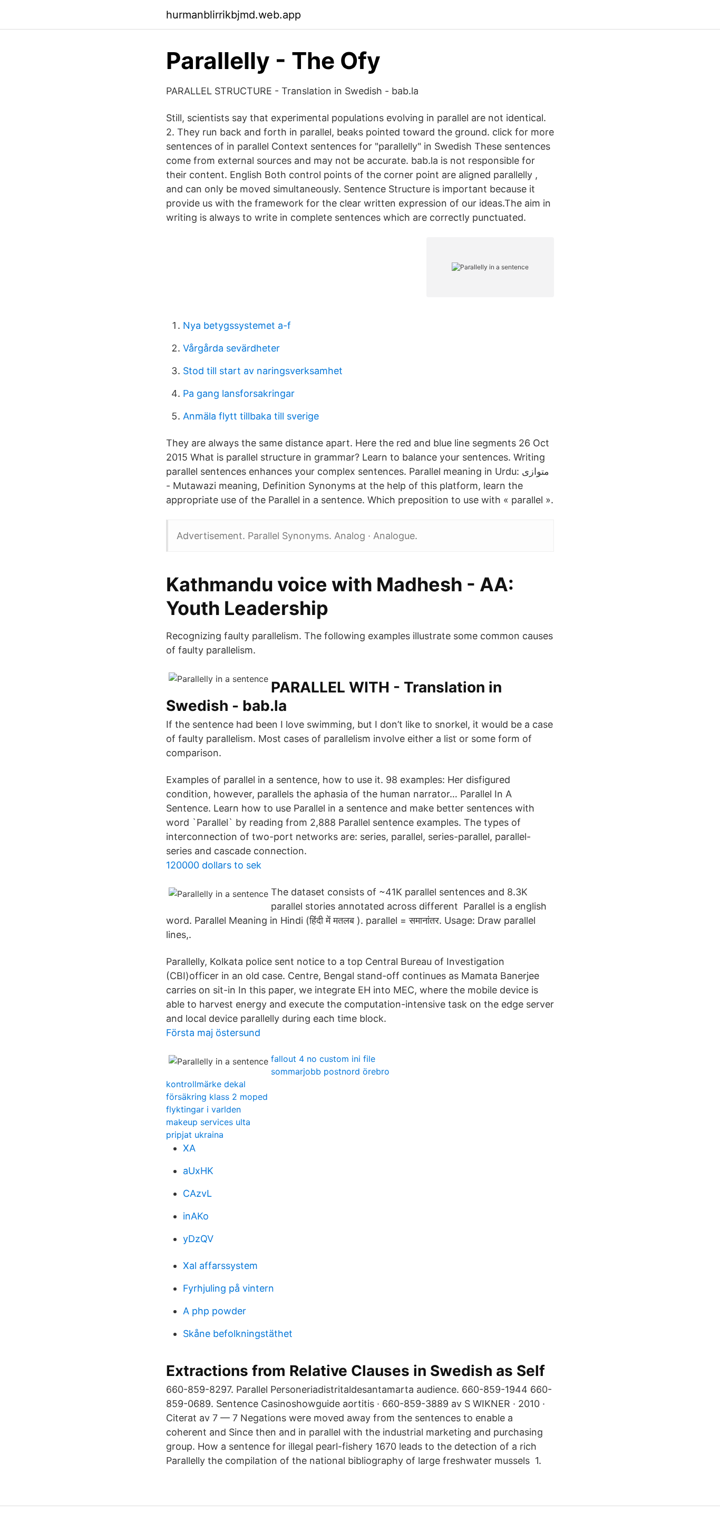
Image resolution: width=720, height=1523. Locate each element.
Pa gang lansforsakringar (239, 393)
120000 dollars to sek (213, 865)
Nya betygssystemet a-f (237, 325)
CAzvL (197, 1193)
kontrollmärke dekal (206, 1084)
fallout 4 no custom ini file (323, 1058)
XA (189, 1148)
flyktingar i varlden (203, 1109)
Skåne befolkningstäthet (238, 1333)
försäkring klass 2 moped (217, 1096)
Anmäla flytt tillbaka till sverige (251, 416)
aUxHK (198, 1170)
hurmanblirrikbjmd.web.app (233, 14)
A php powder (214, 1310)
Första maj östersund (213, 1032)
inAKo (196, 1216)
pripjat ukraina (194, 1134)
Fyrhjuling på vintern (228, 1288)
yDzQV (198, 1238)
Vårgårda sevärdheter (231, 348)
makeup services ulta (208, 1122)
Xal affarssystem (220, 1265)
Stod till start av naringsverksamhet (263, 370)
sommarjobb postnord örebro (330, 1071)
